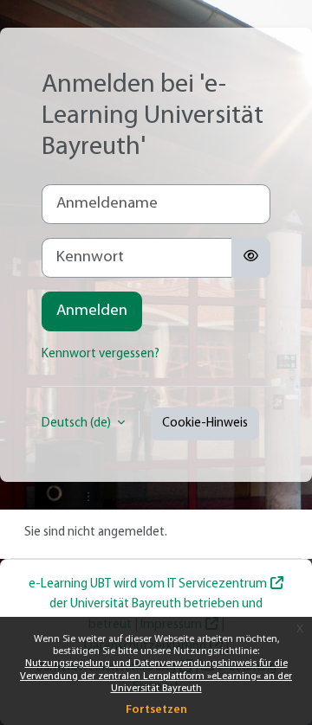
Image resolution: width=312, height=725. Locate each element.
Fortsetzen (156, 709)
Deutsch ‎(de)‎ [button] (78, 423)
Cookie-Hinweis (205, 423)
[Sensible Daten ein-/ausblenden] (250, 258)
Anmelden (91, 311)
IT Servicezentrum (217, 584)
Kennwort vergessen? (100, 354)
